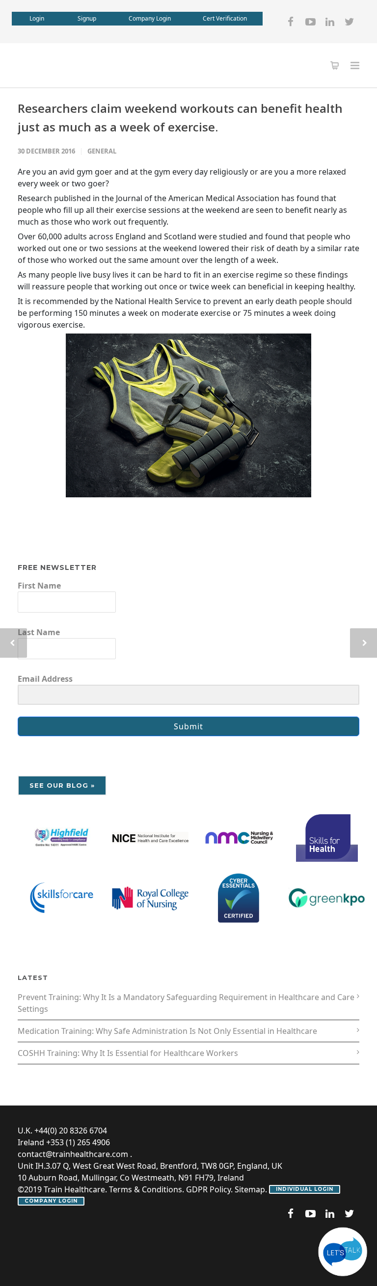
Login (36, 18)
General (101, 151)
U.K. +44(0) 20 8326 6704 (62, 1130)
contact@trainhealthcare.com (73, 1154)
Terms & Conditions (145, 1189)
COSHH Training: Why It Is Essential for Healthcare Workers (128, 1053)
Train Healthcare (74, 1189)
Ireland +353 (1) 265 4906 (64, 1142)
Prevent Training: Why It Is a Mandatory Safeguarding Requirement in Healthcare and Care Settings (186, 1003)
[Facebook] (290, 21)
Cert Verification (225, 18)
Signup (87, 18)
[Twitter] (349, 21)
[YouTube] (310, 21)
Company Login (150, 18)
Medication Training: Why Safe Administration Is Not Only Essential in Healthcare (167, 1031)
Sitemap (250, 1189)
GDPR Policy (208, 1189)
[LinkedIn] (330, 21)
